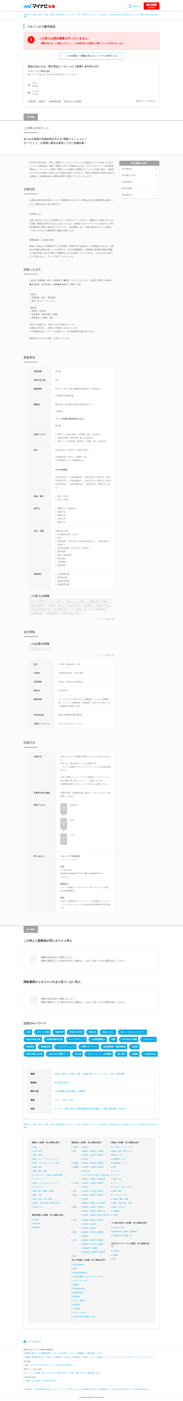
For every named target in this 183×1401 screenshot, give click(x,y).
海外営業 (86, 14)
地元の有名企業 (33, 1039)
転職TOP (27, 14)
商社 (114, 1167)
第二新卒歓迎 (78, 1265)
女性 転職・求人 (77, 1373)
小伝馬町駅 (60, 1091)
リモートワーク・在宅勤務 (99, 1054)
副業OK (76, 1285)
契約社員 (36, 1224)
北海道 (75, 1147)
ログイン (137, 6)
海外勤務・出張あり (118, 1108)
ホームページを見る (69, 860)
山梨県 (93, 1183)
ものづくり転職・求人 (57, 1373)
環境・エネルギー (119, 1207)
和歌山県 (101, 1211)
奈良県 (93, 1211)
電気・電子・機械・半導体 (43, 1191)
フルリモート (149, 1039)
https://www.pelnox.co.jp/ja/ (70, 723)
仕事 (67, 1357)
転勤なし (98, 1108)
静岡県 (93, 1195)
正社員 (78, 1054)
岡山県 (100, 1220)
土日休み (116, 1251)
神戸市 (106, 1215)
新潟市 (85, 1187)
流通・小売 (117, 1179)
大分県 (93, 1244)
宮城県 (100, 1151)
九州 (74, 1240)
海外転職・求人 (94, 1373)
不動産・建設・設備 (120, 1199)
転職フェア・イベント (106, 1357)
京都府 (93, 1207)
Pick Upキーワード (47, 1365)
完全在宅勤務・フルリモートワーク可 (87, 1277)
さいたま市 (87, 1175)
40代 (28, 1032)
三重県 (85, 1199)
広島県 (85, 1224)
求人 (34, 1365)
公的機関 (116, 1211)
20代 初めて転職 (129, 1039)
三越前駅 (81, 1091)
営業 (46, 14)
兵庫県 (85, 1211)
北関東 (75, 1163)
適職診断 (58, 1357)
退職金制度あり (79, 1293)
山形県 (93, 1155)
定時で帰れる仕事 (34, 1054)
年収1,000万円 (76, 1032)
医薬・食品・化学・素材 (42, 1199)
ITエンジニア (38, 1187)
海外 (74, 1256)
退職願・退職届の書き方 (34, 1357)
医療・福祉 (37, 1167)
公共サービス (38, 1207)
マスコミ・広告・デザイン (123, 1187)
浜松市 (93, 1203)
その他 (115, 1215)
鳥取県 (85, 1220)
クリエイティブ (39, 1179)
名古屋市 (101, 1203)
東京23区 (105, 1175)
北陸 (74, 1191)
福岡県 (85, 1240)
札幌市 (85, 1147)
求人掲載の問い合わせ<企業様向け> (95, 1389)
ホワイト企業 (43, 1032)
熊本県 (85, 1244)
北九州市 (86, 1252)
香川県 (93, 1232)
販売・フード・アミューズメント (46, 1159)
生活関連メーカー (119, 1163)
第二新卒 (122, 1054)
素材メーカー (118, 1155)
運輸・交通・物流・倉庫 (122, 1203)
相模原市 (101, 1179)
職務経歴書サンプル (48, 1353)
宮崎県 (100, 1244)
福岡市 (94, 1252)
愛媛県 (100, 1232)
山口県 (93, 1224)
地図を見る (66, 877)
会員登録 (152, 6)
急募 (105, 1108)
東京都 (58, 1082)
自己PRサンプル (66, 1353)
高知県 (85, 1236)
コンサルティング (119, 1195)
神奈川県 (86, 1171)
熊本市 (102, 1252)
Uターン (101, 1353)
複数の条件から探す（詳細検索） (125, 1232)
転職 (26, 1365)
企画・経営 (37, 1151)
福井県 (100, 1191)
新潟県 (85, 1183)
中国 (74, 1220)
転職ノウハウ (89, 1357)
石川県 (93, 1191)
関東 (114, 1039)
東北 (74, 1151)
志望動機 (80, 1353)
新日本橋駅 (71, 1091)
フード (115, 1183)
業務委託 (36, 1228)
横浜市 (85, 1179)
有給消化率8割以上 (80, 1273)
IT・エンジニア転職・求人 (35, 1373)
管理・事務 (37, 1155)
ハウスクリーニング (66, 1046)
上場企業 (76, 1309)
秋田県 (85, 1155)
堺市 (100, 1215)
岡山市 (85, 1228)
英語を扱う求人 (51, 1381)
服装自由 (76, 1297)
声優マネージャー (89, 1046)
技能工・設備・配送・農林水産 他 (46, 1203)
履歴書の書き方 (31, 1353)
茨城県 (85, 1163)
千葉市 (96, 1175)
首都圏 (75, 1167)
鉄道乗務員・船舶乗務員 (115, 1046)
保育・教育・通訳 (40, 1171)
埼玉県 (85, 1167)
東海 (74, 1195)
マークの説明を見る (107, 619)
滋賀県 (85, 1207)
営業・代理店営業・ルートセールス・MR (65, 14)
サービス (116, 1171)
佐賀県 (93, 1240)
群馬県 (100, 1163)
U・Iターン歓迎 (62, 1108)
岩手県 (93, 1151)
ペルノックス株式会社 (99, 14)
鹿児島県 (86, 1248)
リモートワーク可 (80, 1281)
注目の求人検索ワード (59, 1054)
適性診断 (90, 1353)
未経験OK (77, 1305)
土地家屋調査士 (98, 1039)
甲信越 (75, 1183)
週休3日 (92, 1032)
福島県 (100, 1155)
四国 (74, 1232)
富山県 (85, 1191)
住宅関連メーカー (119, 1159)
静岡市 (85, 1203)
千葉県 (93, 1167)
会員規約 (28, 1389)
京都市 (85, 1215)
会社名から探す (119, 1228)
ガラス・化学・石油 (64, 1100)
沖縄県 (94, 1248)
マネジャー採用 (79, 1313)
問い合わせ (73, 1389)
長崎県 (100, 1240)
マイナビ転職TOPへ (34, 1342)
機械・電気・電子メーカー (123, 1151)
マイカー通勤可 (79, 1301)
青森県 (85, 1151)
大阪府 (100, 1207)
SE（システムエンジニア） (133, 1032)
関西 (74, 1207)
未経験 (135, 1054)
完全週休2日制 (78, 1289)
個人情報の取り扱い (43, 1389)
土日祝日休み (150, 1054)
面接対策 (76, 1357)
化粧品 (135, 1046)
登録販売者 (46, 1046)
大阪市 (93, 1215)
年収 (49, 1357)
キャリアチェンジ (77, 1039)
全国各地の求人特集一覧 (122, 1236)
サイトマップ (60, 1389)
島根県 (93, 1220)
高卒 (114, 1259)
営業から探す (37, 14)
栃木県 (93, 1163)
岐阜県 (85, 1195)
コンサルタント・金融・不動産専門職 (47, 1175)
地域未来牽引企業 (55, 1039)
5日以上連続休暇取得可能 (81, 1108)
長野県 (100, 1183)
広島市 (93, 1228)
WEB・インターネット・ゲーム (45, 1183)
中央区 (65, 1082)
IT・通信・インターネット (123, 1147)
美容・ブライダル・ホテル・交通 (46, 1163)
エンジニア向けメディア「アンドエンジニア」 (137, 1357)
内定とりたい (109, 1032)
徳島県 (85, 1232)
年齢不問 (59, 1032)
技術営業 (30, 1046)
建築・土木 (37, 1195)
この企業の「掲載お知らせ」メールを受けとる (91, 55)
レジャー (116, 1175)
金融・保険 (117, 1191)
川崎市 (93, 1179)
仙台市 (85, 1159)
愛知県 (100, 1195)
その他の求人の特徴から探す (84, 1317)
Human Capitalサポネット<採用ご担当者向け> (131, 1389)
